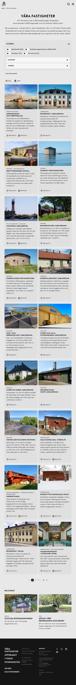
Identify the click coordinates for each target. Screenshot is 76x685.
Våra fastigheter (11, 650)
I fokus (9, 659)
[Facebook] (57, 649)
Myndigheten (12, 662)
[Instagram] (61, 649)
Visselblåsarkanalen (27, 664)
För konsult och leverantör (28, 651)
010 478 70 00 (47, 658)
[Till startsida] (4, 4)
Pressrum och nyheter (27, 653)
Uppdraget (11, 655)
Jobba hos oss (25, 648)
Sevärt (8, 669)
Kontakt (41, 670)
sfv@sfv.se (45, 663)
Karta (18, 80)
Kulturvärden (12, 672)
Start (3, 8)
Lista (9, 80)
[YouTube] (57, 652)
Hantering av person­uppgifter (27, 661)
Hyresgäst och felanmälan (46, 672)
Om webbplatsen (26, 657)
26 (43, 580)
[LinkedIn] (66, 649)
